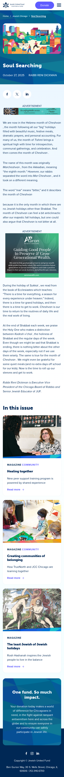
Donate (44, 5)
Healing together (20, 471)
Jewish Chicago (20, 16)
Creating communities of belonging (26, 558)
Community (30, 465)
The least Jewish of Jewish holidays (27, 646)
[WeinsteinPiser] (32, 111)
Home (6, 16)
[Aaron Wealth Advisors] (32, 255)
